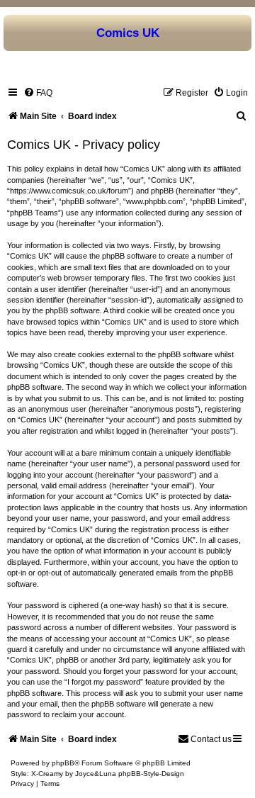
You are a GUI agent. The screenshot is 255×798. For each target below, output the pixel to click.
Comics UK (127, 32)
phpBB (63, 763)
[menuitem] (37, 93)
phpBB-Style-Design (151, 773)
